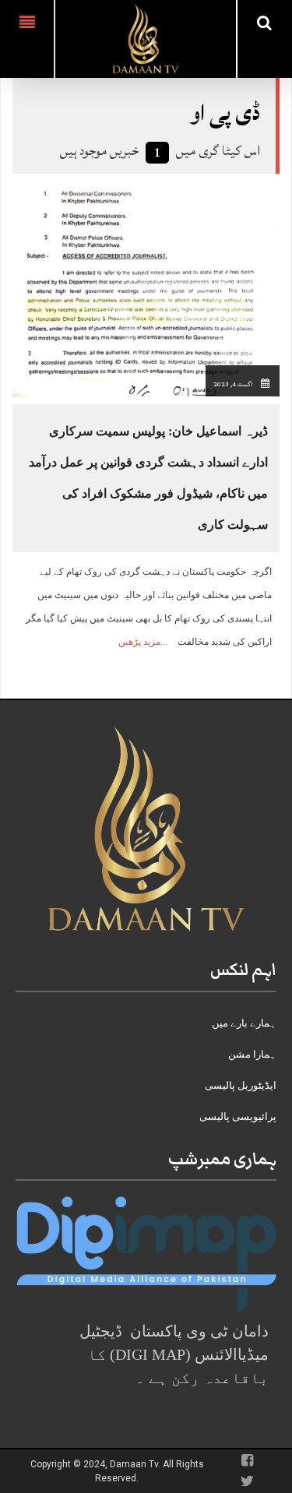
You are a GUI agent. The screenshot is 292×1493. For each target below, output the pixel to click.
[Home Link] (145, 37)
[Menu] (27, 39)
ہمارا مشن (252, 1054)
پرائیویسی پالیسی (237, 1116)
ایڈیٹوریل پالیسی (240, 1085)
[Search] (264, 22)
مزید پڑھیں (139, 641)
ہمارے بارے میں (244, 1023)
